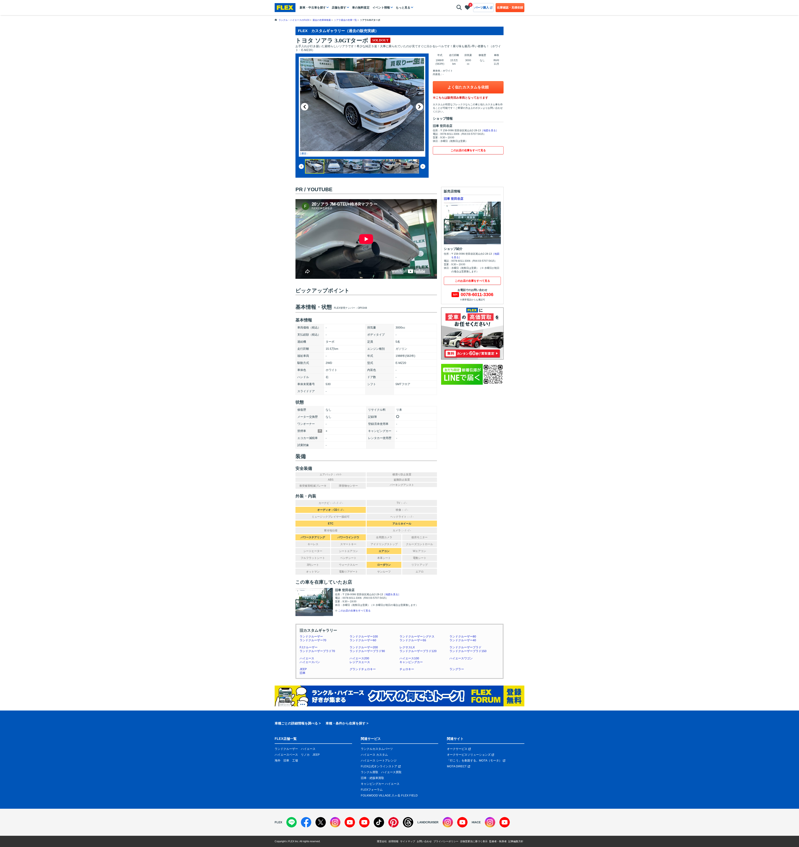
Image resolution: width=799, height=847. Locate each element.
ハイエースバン (310, 662)
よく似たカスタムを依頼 (468, 87)
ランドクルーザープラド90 (367, 651)
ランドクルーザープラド (465, 647)
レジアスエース (360, 662)
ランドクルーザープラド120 (418, 651)
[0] (467, 8)
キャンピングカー (411, 662)
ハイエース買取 (391, 772)
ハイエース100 (409, 658)
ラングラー (456, 669)
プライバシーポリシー (445, 841)
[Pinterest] (393, 822)
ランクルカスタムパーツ (377, 748)
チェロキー (407, 669)
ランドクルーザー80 (462, 636)
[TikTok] (379, 822)
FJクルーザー (309, 647)
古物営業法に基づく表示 (474, 841)
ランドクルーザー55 (413, 640)
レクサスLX (407, 647)
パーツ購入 (481, 7)
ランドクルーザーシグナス (417, 636)
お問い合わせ (424, 841)
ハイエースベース (286, 754)
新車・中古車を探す (313, 7)
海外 (277, 760)
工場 (295, 760)
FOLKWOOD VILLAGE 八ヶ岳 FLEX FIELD (389, 795)
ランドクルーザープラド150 (467, 651)
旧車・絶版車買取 (372, 778)
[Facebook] (306, 822)
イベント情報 (381, 7)
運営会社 (382, 841)
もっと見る (403, 7)
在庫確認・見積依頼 (510, 7)
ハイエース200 (359, 658)
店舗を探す (339, 7)
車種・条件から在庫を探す (346, 723)
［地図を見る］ (489, 130)
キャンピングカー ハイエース (380, 783)
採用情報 (393, 841)
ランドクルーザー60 (363, 640)
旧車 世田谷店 (453, 198)
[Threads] (408, 822)
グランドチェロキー (363, 669)
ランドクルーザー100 (364, 636)
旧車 (302, 673)
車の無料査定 (361, 7)
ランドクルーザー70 (313, 640)
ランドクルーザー (311, 636)
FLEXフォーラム (372, 789)
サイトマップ (407, 841)
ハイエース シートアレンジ (379, 760)
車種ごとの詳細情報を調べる (296, 723)
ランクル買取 (369, 772)
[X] (320, 822)
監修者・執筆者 (498, 841)
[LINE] (291, 822)
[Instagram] (335, 822)
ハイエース (307, 658)
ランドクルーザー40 (462, 640)
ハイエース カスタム (374, 754)
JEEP (303, 669)
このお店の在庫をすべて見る (468, 150)
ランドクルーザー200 (364, 647)
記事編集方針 (515, 841)
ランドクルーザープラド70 (317, 651)
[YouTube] (350, 822)
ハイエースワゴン (461, 658)
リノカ (305, 754)
